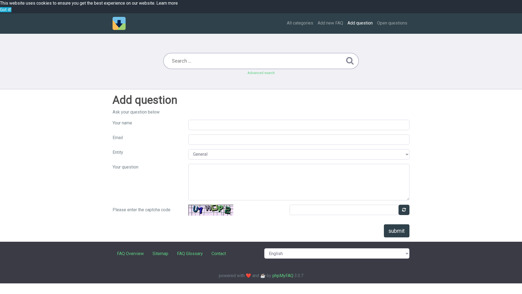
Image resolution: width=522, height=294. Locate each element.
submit (397, 231)
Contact (219, 253)
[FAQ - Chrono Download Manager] (119, 23)
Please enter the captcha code (141, 209)
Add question (360, 23)
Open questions (392, 23)
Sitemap (160, 253)
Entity (118, 152)
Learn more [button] (167, 3)
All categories (300, 23)
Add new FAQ (330, 23)
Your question (125, 167)
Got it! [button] (5, 9)
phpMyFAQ (282, 275)
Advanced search (261, 73)
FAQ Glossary (190, 253)
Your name (122, 122)
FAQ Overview (130, 253)
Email (118, 137)
